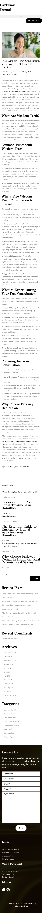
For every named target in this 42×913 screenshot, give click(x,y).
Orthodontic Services (11, 721)
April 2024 (8, 680)
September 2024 (10, 660)
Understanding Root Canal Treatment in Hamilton (17, 505)
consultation (10, 466)
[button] (21, 16)
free (16, 466)
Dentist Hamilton (10, 717)
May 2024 (7, 676)
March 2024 (8, 683)
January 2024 (8, 691)
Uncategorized (9, 733)
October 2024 (9, 656)
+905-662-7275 (7, 856)
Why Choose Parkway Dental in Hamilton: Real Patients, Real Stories (21, 559)
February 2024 (9, 687)
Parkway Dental (7, 7)
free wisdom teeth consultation (13, 441)
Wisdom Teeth (12, 74)
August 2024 (8, 664)
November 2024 (10, 652)
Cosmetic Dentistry (10, 710)
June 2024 (7, 672)
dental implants (9, 714)
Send (21, 828)
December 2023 (10, 695)
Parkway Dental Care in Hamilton (14, 91)
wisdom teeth (24, 466)
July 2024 (7, 668)
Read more (5, 513)
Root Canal (8, 729)
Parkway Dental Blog (11, 725)
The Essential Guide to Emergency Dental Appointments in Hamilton (19, 530)
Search (4, 574)
